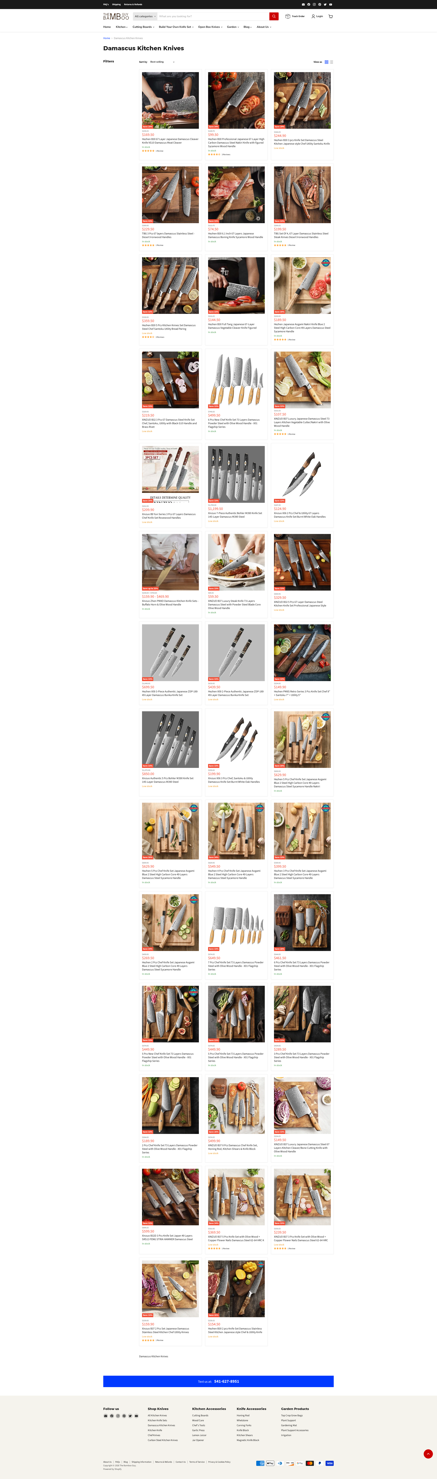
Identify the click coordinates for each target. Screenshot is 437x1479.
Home (107, 27)
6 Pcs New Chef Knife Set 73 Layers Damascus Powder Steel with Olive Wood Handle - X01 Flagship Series (234, 423)
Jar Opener (198, 1440)
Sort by (143, 62)
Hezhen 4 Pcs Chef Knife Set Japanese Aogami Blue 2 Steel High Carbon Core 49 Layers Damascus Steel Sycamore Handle (234, 874)
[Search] (274, 16)
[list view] (331, 62)
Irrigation (286, 1435)
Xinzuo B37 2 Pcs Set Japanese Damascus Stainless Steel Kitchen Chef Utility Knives (165, 1330)
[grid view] (326, 62)
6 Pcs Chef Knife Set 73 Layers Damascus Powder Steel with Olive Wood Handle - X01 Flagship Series (301, 966)
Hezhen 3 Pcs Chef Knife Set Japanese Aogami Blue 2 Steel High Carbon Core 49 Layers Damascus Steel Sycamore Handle (300, 874)
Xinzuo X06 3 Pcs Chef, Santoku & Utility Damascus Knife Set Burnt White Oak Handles (234, 780)
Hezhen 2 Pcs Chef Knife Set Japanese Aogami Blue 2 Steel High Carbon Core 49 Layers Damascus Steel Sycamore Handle (168, 966)
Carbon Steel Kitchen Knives (163, 1440)
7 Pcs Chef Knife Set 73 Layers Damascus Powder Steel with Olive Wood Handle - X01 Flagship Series (236, 966)
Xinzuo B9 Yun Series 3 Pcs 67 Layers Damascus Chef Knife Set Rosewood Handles (169, 516)
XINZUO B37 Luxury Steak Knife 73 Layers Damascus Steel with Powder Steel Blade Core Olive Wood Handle (234, 604)
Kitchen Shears (245, 1435)
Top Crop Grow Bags (292, 1415)
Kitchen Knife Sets (157, 1420)
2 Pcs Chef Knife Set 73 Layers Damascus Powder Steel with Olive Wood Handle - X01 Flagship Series (170, 1148)
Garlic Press (198, 1430)
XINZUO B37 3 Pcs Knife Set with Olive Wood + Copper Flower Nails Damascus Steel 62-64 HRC (301, 1238)
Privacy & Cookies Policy (219, 1461)
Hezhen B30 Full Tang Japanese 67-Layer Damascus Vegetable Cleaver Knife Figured (232, 326)
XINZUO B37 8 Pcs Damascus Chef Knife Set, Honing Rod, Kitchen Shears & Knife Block (233, 1147)
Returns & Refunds (133, 4)
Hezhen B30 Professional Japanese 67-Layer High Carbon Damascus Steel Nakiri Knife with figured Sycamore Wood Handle (236, 142)
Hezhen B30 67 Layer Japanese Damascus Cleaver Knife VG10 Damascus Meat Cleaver (170, 141)
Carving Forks (244, 1425)
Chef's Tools (198, 1425)
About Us (263, 27)
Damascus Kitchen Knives (161, 1425)
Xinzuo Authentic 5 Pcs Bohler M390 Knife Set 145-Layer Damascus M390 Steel (167, 780)
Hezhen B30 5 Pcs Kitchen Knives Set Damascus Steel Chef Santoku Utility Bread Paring (169, 327)
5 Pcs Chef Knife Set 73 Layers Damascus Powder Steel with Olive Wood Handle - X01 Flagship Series (236, 1057)
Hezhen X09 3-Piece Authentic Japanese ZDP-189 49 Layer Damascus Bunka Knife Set (170, 693)
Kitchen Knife (155, 1430)
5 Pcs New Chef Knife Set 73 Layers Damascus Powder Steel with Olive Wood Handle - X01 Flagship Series (168, 1057)
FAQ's (106, 4)
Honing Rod (243, 1415)
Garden (232, 27)
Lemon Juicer (199, 1435)
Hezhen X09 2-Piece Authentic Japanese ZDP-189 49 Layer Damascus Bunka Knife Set (236, 693)
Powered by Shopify (112, 1469)
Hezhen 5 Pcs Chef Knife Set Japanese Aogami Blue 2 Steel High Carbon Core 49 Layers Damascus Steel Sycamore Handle (168, 874)
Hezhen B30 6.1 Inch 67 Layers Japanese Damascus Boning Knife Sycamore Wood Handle (235, 235)
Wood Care (198, 1420)
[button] (68, 1447)
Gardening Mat (289, 1425)
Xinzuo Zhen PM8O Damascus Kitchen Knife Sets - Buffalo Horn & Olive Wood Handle (170, 602)
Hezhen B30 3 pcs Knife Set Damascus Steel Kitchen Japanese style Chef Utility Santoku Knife (302, 142)
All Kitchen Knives (157, 1415)
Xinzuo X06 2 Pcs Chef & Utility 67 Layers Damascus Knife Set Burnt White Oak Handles (300, 515)
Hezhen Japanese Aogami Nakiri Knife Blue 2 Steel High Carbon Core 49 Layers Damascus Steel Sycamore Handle (302, 327)
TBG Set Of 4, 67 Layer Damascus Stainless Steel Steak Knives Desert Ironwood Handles (301, 235)
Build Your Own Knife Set (175, 27)
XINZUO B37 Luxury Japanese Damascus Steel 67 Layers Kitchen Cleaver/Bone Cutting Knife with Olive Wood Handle (301, 1147)
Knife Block (243, 1430)
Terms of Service (197, 1461)
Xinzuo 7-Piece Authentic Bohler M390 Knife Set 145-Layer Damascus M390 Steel (235, 515)
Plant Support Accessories (294, 1430)
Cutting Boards (142, 27)
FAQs (117, 1461)
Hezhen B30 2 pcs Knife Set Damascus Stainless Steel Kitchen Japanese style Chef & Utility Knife (235, 1330)
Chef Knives (154, 1435)
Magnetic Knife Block (248, 1440)
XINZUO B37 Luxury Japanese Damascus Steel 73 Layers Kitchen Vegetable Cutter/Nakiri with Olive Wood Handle (302, 422)
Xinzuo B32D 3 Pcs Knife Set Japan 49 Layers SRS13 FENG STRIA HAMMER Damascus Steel (167, 1237)
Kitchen (121, 27)
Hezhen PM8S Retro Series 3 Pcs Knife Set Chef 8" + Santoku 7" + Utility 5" (302, 693)
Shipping (116, 4)
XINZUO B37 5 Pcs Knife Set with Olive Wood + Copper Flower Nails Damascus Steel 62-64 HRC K (236, 1238)
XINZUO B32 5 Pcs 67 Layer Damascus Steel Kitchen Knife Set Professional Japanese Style (300, 603)
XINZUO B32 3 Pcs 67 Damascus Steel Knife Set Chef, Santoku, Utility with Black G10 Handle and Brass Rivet (169, 423)
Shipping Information (141, 1461)
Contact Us (181, 1461)
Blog (247, 27)
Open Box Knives (209, 27)
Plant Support (288, 1420)
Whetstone (242, 1420)
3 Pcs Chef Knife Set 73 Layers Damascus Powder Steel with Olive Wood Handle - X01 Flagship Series (301, 1057)
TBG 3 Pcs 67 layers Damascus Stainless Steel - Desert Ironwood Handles (168, 235)
